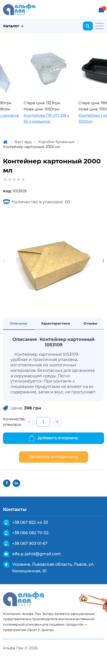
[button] (103, 260)
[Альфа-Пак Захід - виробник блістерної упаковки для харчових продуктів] (19, 9)
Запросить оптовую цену (53, 456)
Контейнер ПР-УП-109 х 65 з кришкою (41, 118)
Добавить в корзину (57, 437)
